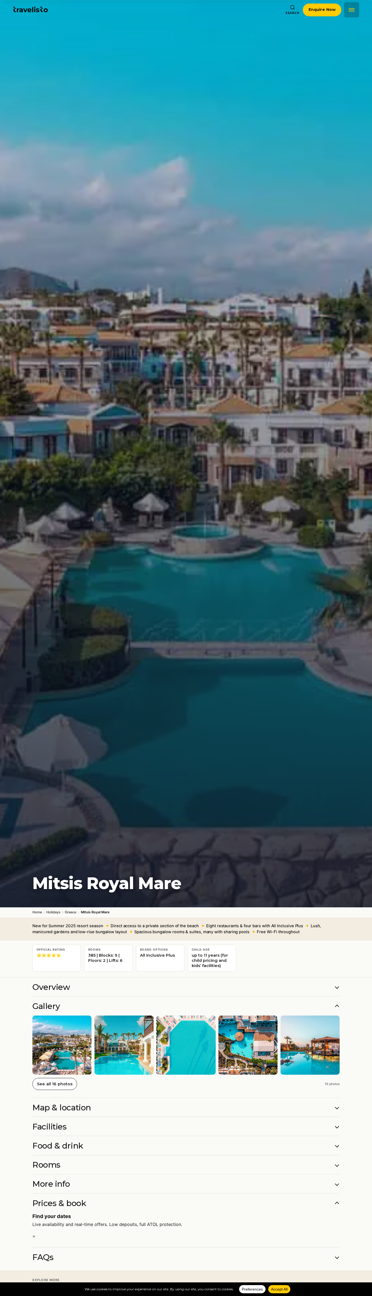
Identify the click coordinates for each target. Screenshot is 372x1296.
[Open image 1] (62, 1045)
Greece (70, 912)
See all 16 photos (54, 1083)
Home (37, 912)
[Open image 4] (248, 1045)
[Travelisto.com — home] (30, 9)
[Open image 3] (185, 1045)
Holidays (53, 912)
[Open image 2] (124, 1045)
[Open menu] (351, 9)
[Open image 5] (310, 1045)
